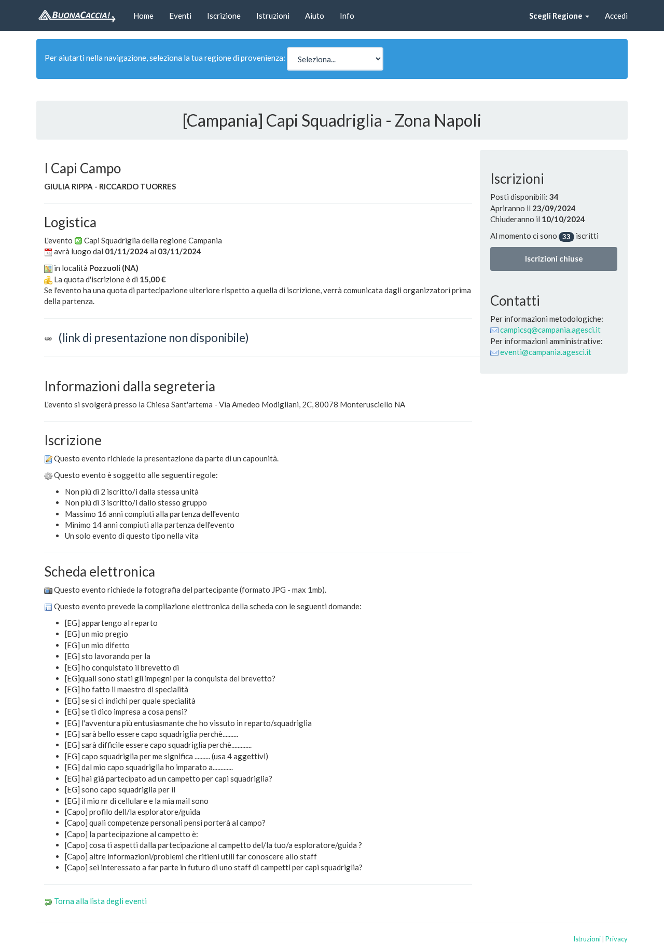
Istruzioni (272, 15)
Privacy (616, 939)
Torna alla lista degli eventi (100, 901)
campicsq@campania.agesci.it (550, 329)
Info (347, 15)
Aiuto (314, 15)
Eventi (180, 15)
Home (143, 15)
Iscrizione (224, 15)
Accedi (616, 15)
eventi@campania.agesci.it (545, 352)
